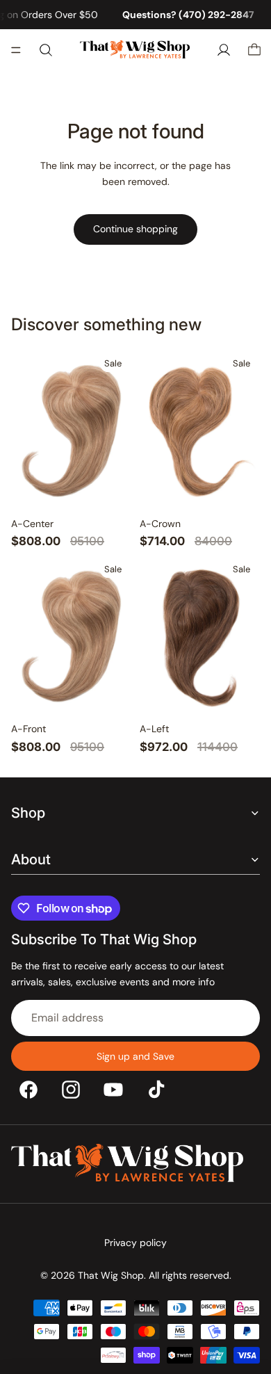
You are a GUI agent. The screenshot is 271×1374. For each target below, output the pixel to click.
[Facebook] (28, 1089)
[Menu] (16, 51)
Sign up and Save (135, 1055)
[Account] (223, 50)
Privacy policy (135, 1242)
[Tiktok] (156, 1089)
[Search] (46, 50)
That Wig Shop (111, 1275)
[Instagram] (71, 1089)
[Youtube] (113, 1089)
